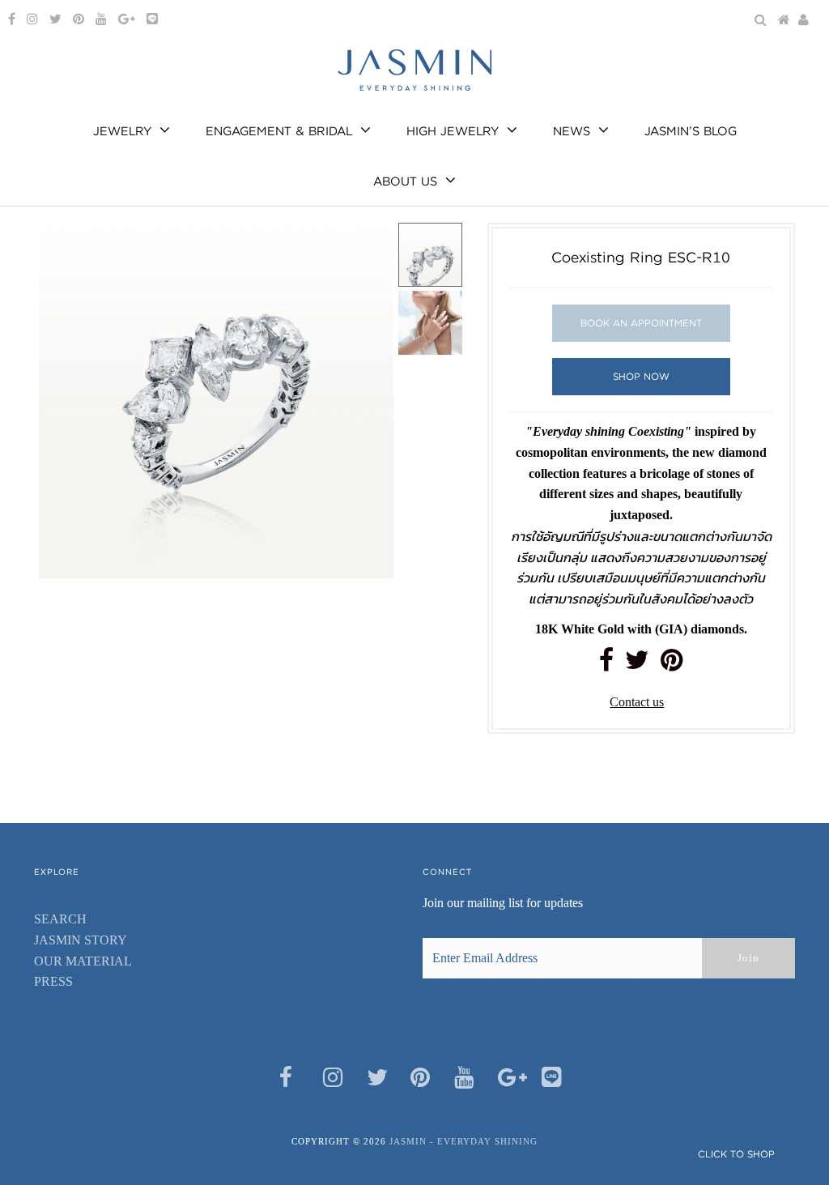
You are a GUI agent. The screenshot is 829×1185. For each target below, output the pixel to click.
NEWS (571, 131)
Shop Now (641, 376)
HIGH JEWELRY (452, 131)
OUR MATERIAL (83, 961)
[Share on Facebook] (606, 664)
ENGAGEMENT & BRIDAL (279, 131)
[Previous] (65, 248)
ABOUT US (405, 181)
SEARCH (60, 919)
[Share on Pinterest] (671, 664)
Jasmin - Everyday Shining (463, 1141)
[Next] (104, 248)
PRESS (53, 981)
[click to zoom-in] (367, 248)
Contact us (637, 702)
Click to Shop (736, 1153)
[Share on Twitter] (637, 664)
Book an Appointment (641, 322)
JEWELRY (122, 131)
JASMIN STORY (80, 940)
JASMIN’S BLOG (690, 131)
